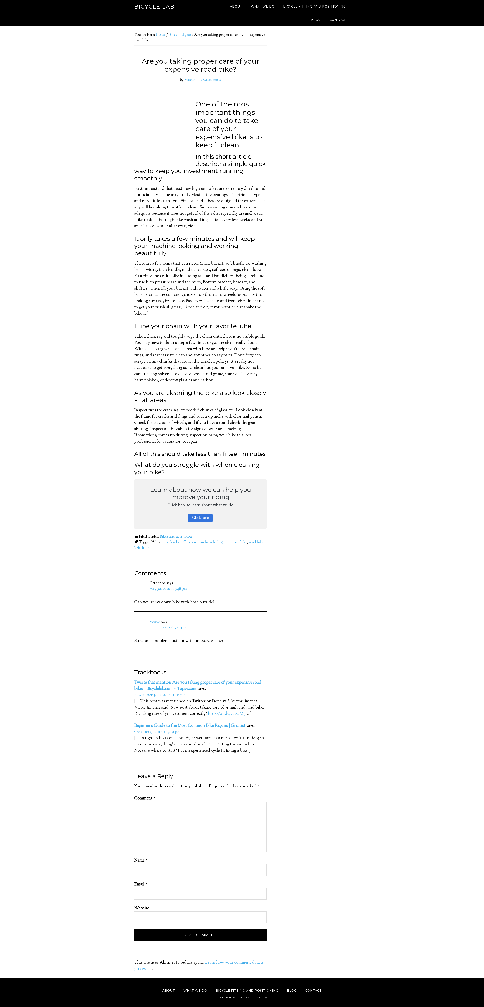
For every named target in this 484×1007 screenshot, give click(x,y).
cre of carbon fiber (176, 542)
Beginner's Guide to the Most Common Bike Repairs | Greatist (189, 726)
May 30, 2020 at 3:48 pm (168, 589)
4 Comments (211, 80)
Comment (144, 798)
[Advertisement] (316, 71)
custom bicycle (204, 542)
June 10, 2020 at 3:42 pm (167, 627)
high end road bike (232, 542)
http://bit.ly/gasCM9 (226, 714)
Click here (200, 518)
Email (140, 884)
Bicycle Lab (154, 6)
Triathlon (142, 548)
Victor (154, 622)
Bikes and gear (171, 536)
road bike (256, 542)
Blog (188, 536)
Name (140, 861)
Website (141, 908)
